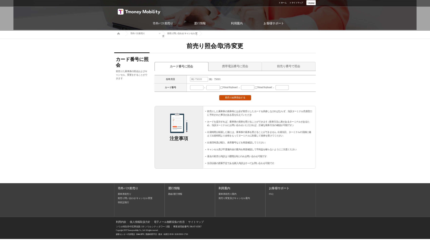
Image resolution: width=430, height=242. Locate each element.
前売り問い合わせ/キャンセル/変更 (179, 34)
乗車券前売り (124, 194)
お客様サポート (279, 188)
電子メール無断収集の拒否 (169, 221)
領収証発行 (123, 202)
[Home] (119, 33)
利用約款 (121, 221)
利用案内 (224, 188)
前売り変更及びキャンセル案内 (234, 198)
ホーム (284, 3)
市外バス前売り (137, 33)
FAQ (271, 194)
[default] (217, 33)
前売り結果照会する (235, 97)
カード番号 (170, 87)
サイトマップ (297, 3)
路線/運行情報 (175, 194)
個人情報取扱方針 (140, 221)
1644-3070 (140, 234)
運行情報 (174, 188)
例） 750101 (214, 79)
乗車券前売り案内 (227, 194)
